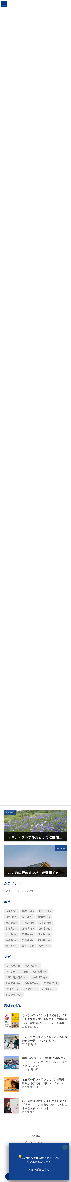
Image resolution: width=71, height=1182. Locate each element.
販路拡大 (49, 989)
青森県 (11, 940)
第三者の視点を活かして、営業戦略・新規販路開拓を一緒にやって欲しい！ (44, 1081)
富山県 (11, 945)
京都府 (11, 916)
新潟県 (28, 934)
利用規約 (35, 1135)
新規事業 (31, 983)
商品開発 (13, 983)
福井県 (44, 945)
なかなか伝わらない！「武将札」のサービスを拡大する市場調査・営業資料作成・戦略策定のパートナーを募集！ (44, 1019)
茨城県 (11, 928)
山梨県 (28, 922)
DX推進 (12, 989)
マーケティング (17, 971)
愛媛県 (44, 916)
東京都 (11, 922)
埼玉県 (28, 916)
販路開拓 (30, 989)
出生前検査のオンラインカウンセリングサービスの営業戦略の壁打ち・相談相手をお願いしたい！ (44, 1104)
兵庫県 (44, 922)
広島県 (11, 910)
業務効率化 (14, 995)
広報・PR (39, 977)
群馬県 (28, 910)
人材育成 (13, 965)
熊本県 (44, 940)
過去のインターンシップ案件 (21, 890)
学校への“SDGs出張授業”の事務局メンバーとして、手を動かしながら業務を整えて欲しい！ (44, 1061)
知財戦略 (40, 971)
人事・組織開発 (16, 977)
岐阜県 (44, 928)
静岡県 (28, 945)
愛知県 (44, 934)
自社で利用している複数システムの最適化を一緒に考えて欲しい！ (44, 1038)
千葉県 (28, 940)
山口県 (11, 934)
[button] (39, 1161)
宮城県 (28, 928)
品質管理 (51, 983)
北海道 (44, 910)
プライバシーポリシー (35, 1142)
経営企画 (32, 965)
